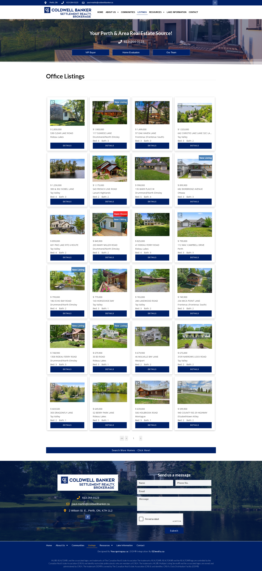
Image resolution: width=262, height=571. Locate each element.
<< (122, 438)
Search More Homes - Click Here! (131, 450)
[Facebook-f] (215, 2)
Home (100, 12)
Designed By (104, 551)
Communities (128, 12)
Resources (155, 12)
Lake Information (176, 12)
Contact (193, 12)
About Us (111, 12)
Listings (142, 12)
